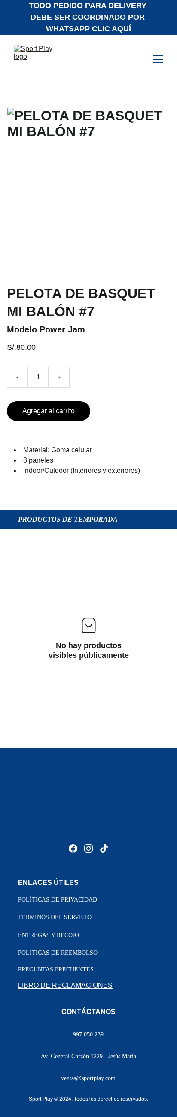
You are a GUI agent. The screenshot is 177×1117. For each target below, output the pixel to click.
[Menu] (158, 59)
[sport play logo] (88, 819)
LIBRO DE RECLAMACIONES (65, 985)
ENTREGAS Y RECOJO (48, 935)
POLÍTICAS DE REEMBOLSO (58, 953)
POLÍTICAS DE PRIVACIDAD (57, 899)
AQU (120, 28)
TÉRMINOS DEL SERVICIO (55, 917)
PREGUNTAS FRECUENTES (56, 969)
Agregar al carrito (48, 411)
